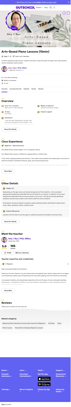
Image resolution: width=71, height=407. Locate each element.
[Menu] (54, 7)
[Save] (68, 13)
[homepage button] (25, 7)
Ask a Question (23, 253)
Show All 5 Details (10, 129)
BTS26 (39, 2)
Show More (8, 171)
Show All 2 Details (10, 222)
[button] (35, 264)
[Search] (51, 7)
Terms (51, 2)
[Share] (64, 13)
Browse (38, 7)
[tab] (4, 89)
